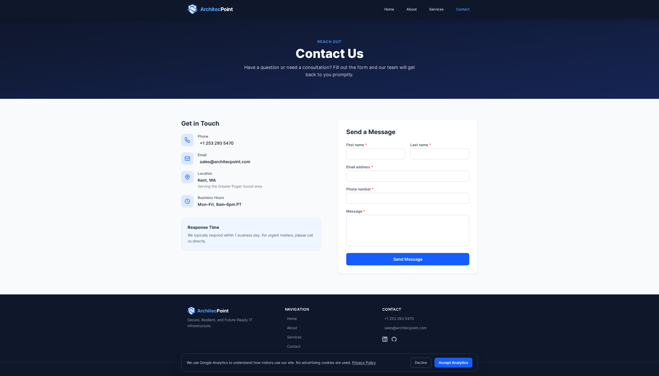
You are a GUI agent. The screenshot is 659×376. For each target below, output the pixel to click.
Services (436, 9)
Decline (421, 362)
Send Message (407, 259)
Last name (420, 145)
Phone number (360, 189)
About (411, 9)
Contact (463, 9)
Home (389, 9)
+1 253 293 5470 (217, 143)
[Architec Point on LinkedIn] (384, 339)
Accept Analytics (453, 362)
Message (355, 211)
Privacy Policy (364, 362)
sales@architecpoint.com (225, 161)
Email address (359, 167)
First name (356, 145)
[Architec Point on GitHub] (394, 339)
